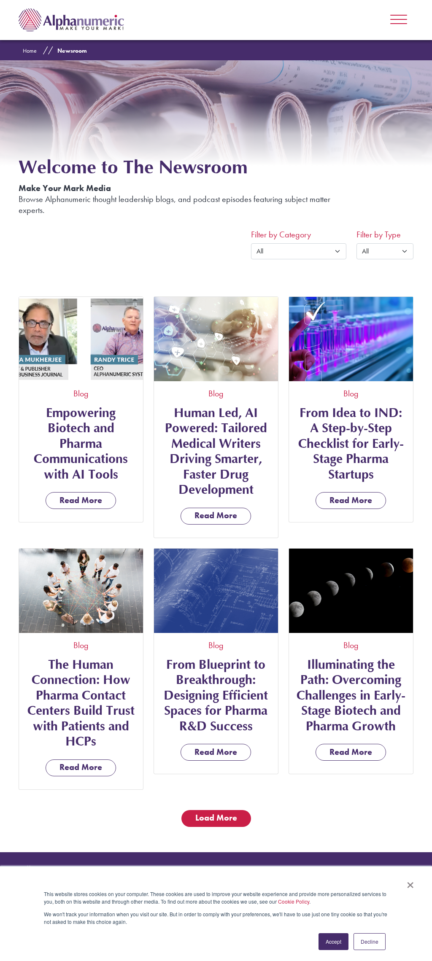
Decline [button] (369, 941)
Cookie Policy (293, 901)
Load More (216, 817)
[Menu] (398, 19)
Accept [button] (333, 941)
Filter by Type (378, 234)
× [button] (410, 882)
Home (30, 50)
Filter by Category (281, 234)
